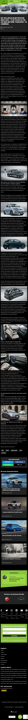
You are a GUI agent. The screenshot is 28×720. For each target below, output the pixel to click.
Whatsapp (8, 464)
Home (2, 650)
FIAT (21, 450)
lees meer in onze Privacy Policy (19, 640)
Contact (2, 664)
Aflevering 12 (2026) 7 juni (7, 679)
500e (7, 450)
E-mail (20, 464)
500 (3, 450)
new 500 (4, 452)
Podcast (2, 656)
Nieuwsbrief (3, 662)
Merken (2, 658)
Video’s (2, 652)
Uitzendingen (4, 654)
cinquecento (14, 450)
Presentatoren (4, 660)
